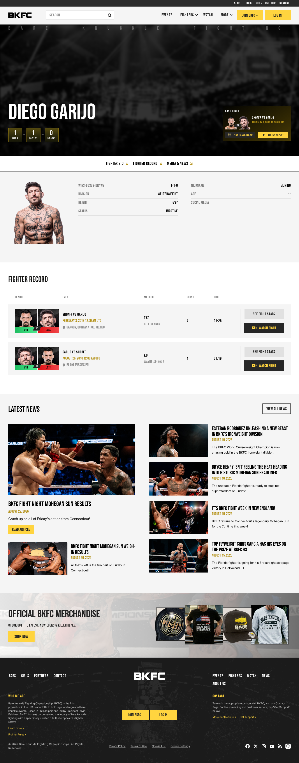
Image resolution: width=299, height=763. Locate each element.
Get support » (248, 717)
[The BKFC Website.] (149, 676)
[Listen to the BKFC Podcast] (288, 746)
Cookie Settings (180, 746)
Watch (252, 676)
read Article (21, 529)
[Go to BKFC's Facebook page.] (247, 746)
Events (218, 676)
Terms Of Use (138, 746)
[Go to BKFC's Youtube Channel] (272, 746)
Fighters (235, 676)
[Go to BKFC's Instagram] (264, 746)
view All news (276, 409)
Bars (12, 676)
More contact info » (224, 717)
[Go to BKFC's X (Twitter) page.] (256, 746)
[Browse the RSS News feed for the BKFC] (280, 746)
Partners (41, 676)
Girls (25, 676)
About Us (219, 683)
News (266, 676)
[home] (20, 15)
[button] (188, 15)
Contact (60, 676)
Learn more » (16, 728)
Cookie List (158, 746)
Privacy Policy (117, 746)
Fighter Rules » (17, 734)
